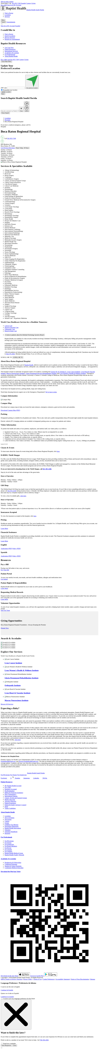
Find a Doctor (9, 13)
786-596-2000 (44, 1040)
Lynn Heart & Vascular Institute (17, 693)
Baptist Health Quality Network (14, 855)
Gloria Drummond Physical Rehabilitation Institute (41, 373)
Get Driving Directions (8, 148)
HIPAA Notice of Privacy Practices (11, 979)
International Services (11, 51)
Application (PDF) (6, 548)
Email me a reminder (9, 1043)
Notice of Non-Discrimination (80, 979)
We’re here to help (51, 392)
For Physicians (5, 775)
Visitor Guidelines (10, 808)
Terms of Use (37, 979)
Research (7, 833)
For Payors (8, 848)
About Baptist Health (11, 56)
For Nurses (13, 775)
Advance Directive (10, 801)
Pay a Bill (4, 5)
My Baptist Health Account (13, 786)
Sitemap (92, 979)
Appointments (11, 22)
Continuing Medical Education (14, 868)
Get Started (4, 579)
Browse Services (10, 37)
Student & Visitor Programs (13, 866)
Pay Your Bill (5, 570)
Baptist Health (29, 365)
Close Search (5, 113)
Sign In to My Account (14, 5)
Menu (3, 20)
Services (7, 16)
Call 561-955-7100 (13, 59)
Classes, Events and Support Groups (16, 798)
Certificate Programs (11, 864)
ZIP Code (4, 88)
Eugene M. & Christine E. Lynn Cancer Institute (65, 372)
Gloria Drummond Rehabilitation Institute (21, 678)
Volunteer (8, 830)
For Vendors (8, 851)
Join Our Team (5, 610)
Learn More (4, 528)
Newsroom (8, 819)
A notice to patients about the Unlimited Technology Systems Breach (24, 335)
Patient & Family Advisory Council (15, 805)
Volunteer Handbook (11, 831)
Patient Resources (10, 49)
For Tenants (8, 849)
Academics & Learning (12, 53)
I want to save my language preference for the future (19, 998)
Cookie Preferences (49, 979)
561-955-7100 (16, 3)
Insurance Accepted (11, 789)
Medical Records (10, 799)
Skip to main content (7, 1)
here (58, 451)
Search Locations (10, 36)
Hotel (6, 806)
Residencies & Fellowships (13, 862)
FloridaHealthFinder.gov (8, 761)
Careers (28, 3)
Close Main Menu (6, 61)
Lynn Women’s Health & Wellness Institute (73, 373)
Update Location (6, 92)
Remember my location (10, 90)
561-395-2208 (47, 469)
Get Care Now (9, 47)
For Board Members (11, 846)
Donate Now (5, 628)
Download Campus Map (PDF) (10, 410)
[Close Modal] (16, 1014)
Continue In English (7, 990)
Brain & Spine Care (11, 331)
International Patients (11, 796)
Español (23, 3)
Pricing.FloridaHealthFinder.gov (28, 761)
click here (23, 496)
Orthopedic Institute (13, 685)
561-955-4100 (11, 491)
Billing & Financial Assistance (14, 792)
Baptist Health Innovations (13, 828)
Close (14, 1045)
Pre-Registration (10, 791)
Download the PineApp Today (11, 871)
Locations (8, 15)
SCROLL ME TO (18, 357)
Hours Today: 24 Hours (22, 148)
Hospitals (7, 120)
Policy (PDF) (17, 548)
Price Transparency (10, 794)
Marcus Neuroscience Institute (15, 373)
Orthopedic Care (10, 329)
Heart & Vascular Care (11, 327)
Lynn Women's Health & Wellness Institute (22, 670)
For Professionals (10, 54)
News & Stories (9, 818)
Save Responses (6, 1045)
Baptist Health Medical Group (14, 853)
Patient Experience (10, 803)
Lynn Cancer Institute (13, 663)
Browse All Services (7, 704)
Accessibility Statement (62, 979)
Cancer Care (8, 326)
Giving (33, 3)
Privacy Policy (27, 979)
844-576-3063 (10, 354)
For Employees (22, 775)
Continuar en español (7, 997)
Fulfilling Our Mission (11, 825)
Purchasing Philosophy (12, 826)
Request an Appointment (12, 39)
